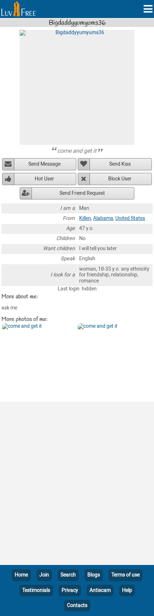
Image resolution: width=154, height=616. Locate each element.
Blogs (93, 575)
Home (21, 575)
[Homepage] (18, 9)
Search (68, 575)
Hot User (44, 179)
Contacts (77, 605)
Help (127, 590)
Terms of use (125, 575)
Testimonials (36, 590)
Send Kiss (120, 164)
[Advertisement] (77, 485)
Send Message (44, 164)
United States (130, 218)
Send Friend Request (82, 193)
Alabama (103, 218)
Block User (119, 179)
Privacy (70, 590)
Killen (85, 218)
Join (44, 575)
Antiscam (100, 590)
